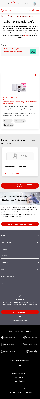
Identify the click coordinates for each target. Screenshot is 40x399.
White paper (5, 256)
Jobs (3, 269)
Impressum (11, 392)
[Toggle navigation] (37, 10)
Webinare (4, 262)
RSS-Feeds (5, 283)
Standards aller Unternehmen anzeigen (20, 185)
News (3, 235)
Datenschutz (28, 392)
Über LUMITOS (19, 377)
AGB (19, 392)
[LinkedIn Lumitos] (20, 366)
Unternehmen (6, 242)
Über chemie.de (20, 381)
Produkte (4, 249)
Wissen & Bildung (7, 276)
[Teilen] (30, 10)
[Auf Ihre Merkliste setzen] (35, 75)
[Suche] (27, 10)
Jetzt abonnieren (20, 312)
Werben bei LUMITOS (19, 373)
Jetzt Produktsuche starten (20, 224)
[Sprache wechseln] (33, 10)
